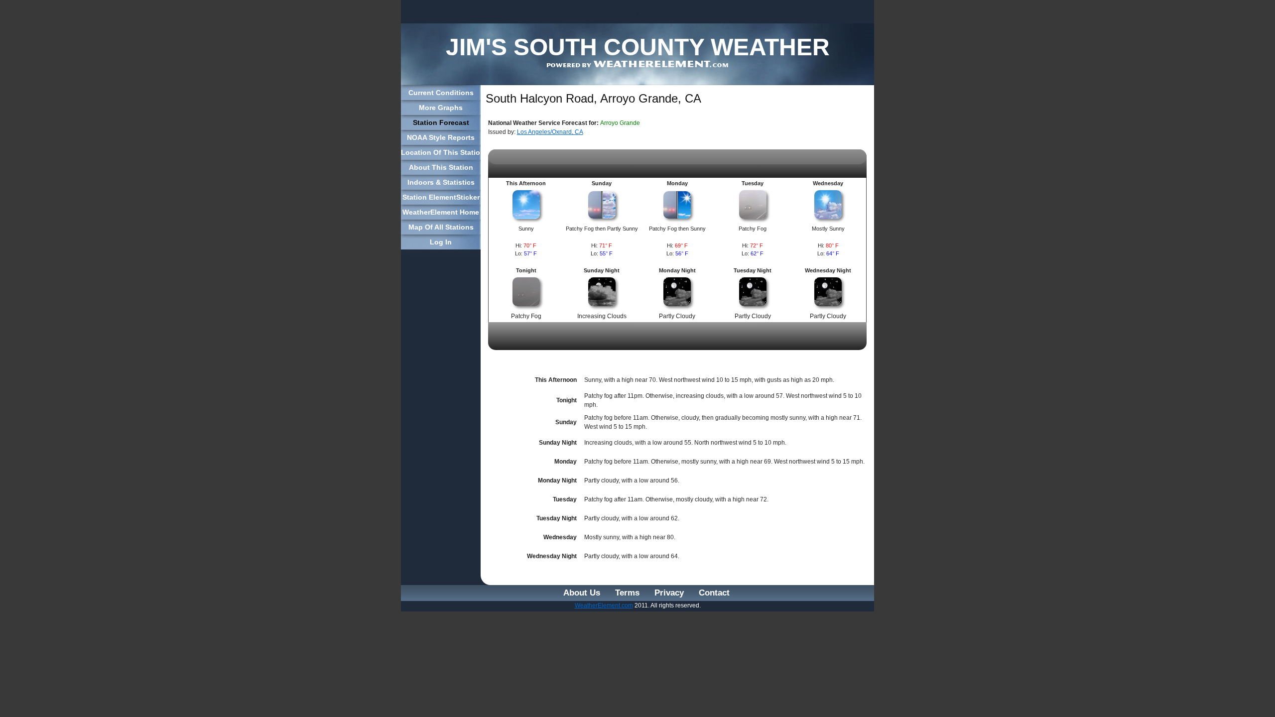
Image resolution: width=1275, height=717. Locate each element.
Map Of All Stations (441, 227)
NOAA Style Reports (441, 137)
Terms (627, 593)
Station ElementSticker (441, 197)
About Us (581, 593)
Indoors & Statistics (441, 182)
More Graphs (441, 108)
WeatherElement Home (440, 212)
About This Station (441, 167)
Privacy (669, 593)
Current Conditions (441, 93)
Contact (714, 593)
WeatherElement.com (604, 605)
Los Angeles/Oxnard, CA (550, 131)
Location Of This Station (441, 152)
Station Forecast (441, 122)
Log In (441, 242)
